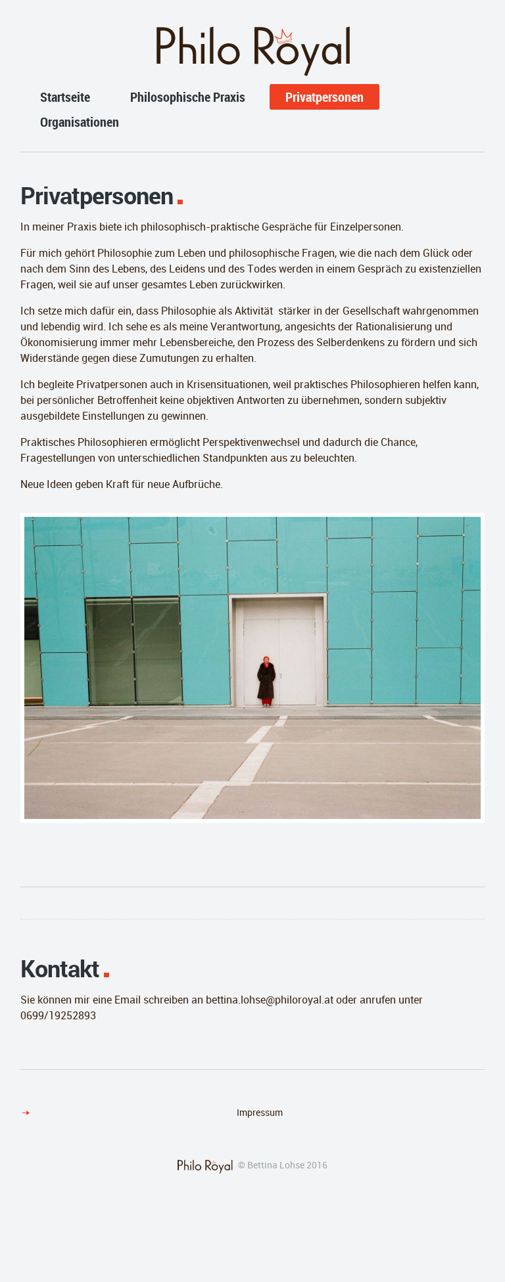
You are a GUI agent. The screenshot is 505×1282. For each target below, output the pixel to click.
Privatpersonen (324, 97)
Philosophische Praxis (187, 97)
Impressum (260, 1112)
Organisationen (79, 122)
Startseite (65, 97)
